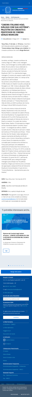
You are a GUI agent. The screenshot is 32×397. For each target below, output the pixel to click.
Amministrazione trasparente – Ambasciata (14, 366)
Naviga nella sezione (16, 272)
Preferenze (14, 394)
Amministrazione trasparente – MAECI (13, 369)
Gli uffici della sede (8, 293)
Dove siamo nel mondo (9, 334)
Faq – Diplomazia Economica (10, 375)
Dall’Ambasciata (15, 17)
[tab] (8, 265)
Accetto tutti (25, 394)
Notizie (7, 17)
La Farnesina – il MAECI (9, 324)
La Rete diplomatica (8, 327)
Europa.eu (8, 344)
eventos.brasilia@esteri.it (9, 199)
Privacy (23, 306)
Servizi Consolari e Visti (9, 357)
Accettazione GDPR (8, 302)
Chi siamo (5, 351)
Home (2, 17)
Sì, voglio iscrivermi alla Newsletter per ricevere (14, 311)
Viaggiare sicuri (7, 331)
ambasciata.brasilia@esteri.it (14, 289)
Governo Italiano (5, 3)
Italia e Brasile (6, 354)
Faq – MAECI (6, 378)
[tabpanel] (16, 239)
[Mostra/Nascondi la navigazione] (3, 10)
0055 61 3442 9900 (10, 286)
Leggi (7, 250)
